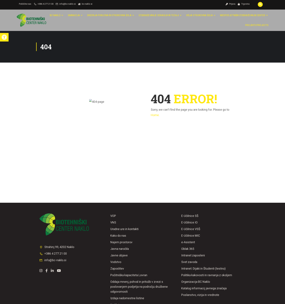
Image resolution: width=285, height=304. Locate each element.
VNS (113, 222)
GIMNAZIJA (74, 15)
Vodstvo (115, 262)
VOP (113, 216)
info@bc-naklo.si (67, 4)
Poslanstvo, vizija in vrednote (200, 295)
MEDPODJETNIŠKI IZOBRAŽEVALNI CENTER (242, 15)
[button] (4, 37)
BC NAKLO (55, 15)
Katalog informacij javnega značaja (204, 288)
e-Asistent (188, 242)
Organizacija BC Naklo (195, 281)
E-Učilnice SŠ (189, 216)
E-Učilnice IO (189, 222)
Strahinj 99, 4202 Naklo (59, 247)
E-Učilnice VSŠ (190, 229)
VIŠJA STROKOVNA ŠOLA (199, 15)
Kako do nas (118, 235)
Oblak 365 (187, 248)
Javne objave (119, 255)
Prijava (232, 4)
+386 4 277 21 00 (45, 4)
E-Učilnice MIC (190, 235)
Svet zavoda (189, 262)
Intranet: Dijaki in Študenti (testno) (203, 268)
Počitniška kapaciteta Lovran (128, 275)
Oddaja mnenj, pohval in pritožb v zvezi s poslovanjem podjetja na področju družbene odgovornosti (139, 286)
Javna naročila (119, 248)
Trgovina (245, 4)
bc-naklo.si (87, 4)
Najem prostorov (121, 242)
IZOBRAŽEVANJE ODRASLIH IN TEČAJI (159, 15)
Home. (155, 115)
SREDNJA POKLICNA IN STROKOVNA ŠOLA (109, 15)
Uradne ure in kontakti (124, 229)
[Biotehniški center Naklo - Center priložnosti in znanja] (31, 20)
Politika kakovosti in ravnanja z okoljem (206, 275)
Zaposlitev (117, 268)
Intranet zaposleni (193, 255)
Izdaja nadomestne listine (127, 298)
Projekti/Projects (257, 25)
